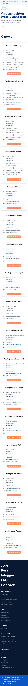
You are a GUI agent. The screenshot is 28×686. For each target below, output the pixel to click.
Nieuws (2, 652)
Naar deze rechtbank (14, 73)
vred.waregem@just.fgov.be (13, 545)
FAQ (4, 580)
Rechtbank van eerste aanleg (9, 599)
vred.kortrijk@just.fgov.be (13, 258)
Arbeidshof (4, 615)
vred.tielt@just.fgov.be (12, 459)
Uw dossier (4, 660)
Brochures (24, 1)
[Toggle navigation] (3, 26)
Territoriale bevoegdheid (7, 667)
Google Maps (9, 54)
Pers (4, 570)
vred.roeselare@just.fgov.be (13, 431)
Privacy (11, 679)
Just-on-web (4, 662)
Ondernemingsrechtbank (7, 604)
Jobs (5, 565)
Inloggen (8, 575)
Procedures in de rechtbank (8, 641)
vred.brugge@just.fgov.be (13, 67)
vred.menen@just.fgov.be (13, 316)
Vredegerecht (4, 594)
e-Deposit (3, 665)
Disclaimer (5, 679)
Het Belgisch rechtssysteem (8, 636)
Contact (8, 585)
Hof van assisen (5, 618)
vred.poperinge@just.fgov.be (13, 402)
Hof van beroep (5, 612)
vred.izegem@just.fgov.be (13, 230)
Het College (4, 628)
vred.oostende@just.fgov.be (13, 344)
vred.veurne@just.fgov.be (13, 517)
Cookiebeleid (17, 679)
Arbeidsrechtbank (6, 602)
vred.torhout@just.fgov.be (13, 488)
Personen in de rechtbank (8, 639)
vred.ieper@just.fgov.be (12, 201)
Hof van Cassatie (5, 620)
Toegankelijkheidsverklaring (9, 681)
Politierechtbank (5, 597)
